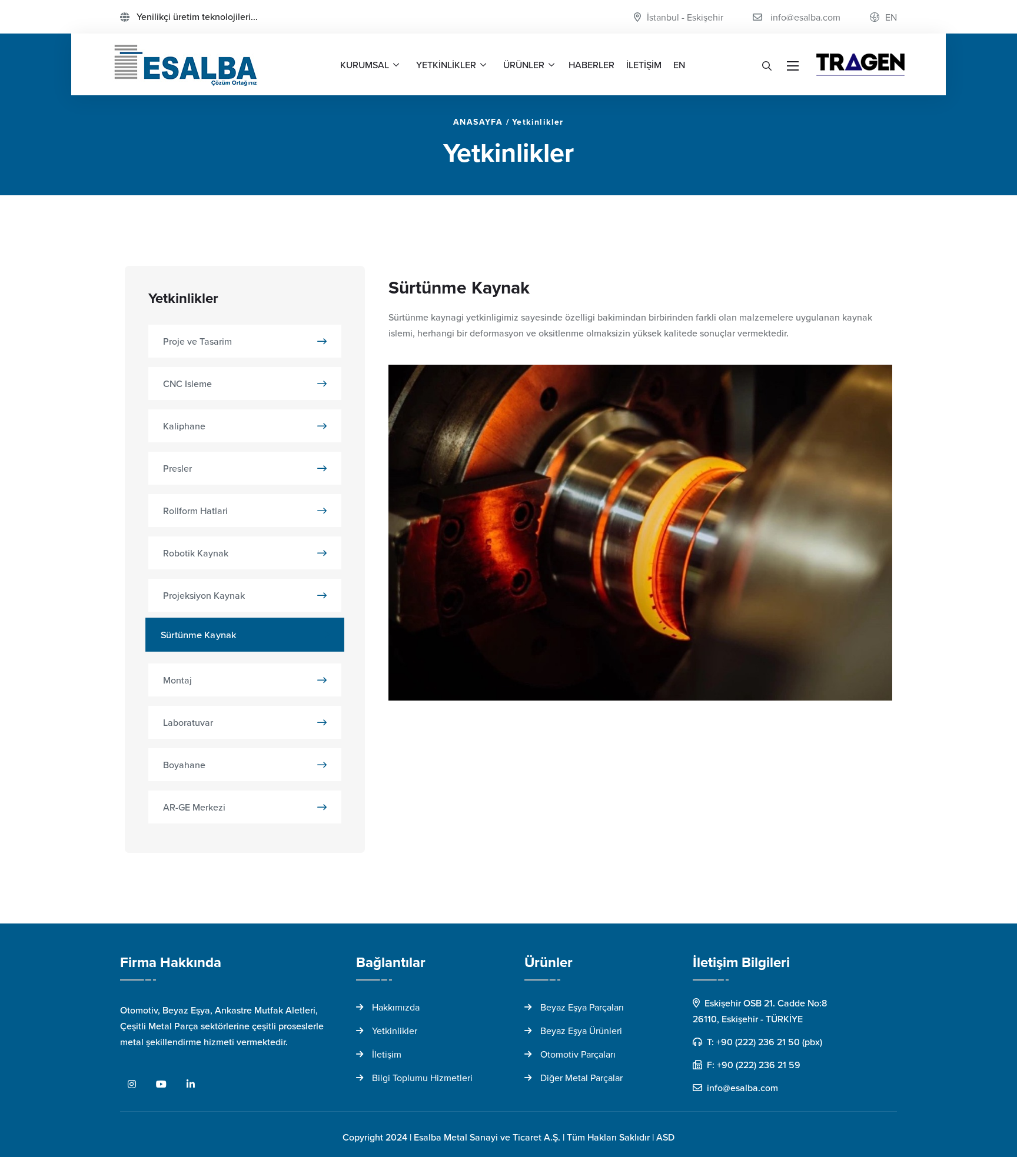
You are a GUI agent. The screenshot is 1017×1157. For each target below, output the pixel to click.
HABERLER (591, 64)
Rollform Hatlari (195, 510)
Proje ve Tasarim (197, 341)
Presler (177, 468)
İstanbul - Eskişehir (685, 17)
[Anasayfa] (186, 64)
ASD (665, 1137)
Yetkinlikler (538, 122)
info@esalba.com (805, 17)
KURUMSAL (364, 64)
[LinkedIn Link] (190, 1084)
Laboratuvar (188, 722)
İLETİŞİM (644, 64)
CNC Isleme (187, 383)
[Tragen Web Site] (860, 65)
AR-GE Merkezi (194, 807)
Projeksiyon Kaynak (204, 595)
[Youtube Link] (161, 1084)
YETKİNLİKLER (446, 64)
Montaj (177, 679)
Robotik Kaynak (195, 552)
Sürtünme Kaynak (198, 634)
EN (891, 17)
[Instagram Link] (132, 1084)
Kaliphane (184, 425)
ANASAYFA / (481, 122)
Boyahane (184, 764)
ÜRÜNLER (523, 64)
